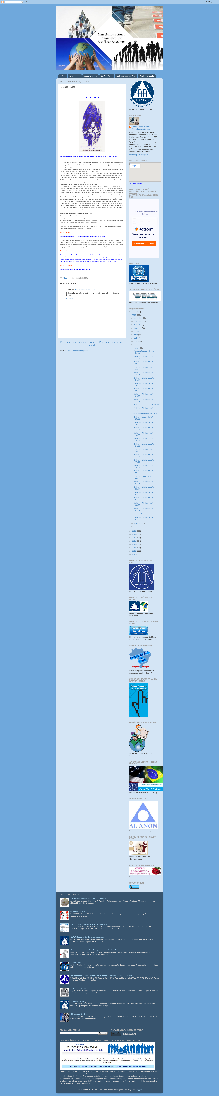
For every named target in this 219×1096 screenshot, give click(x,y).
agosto (137, 331)
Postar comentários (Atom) (78, 351)
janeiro (137, 527)
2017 (134, 534)
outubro (137, 325)
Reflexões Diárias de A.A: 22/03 (146, 405)
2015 (134, 541)
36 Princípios (106, 76)
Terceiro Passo (139, 514)
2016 (134, 538)
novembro (138, 321)
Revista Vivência (147, 76)
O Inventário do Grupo (79, 1014)
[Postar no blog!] (80, 278)
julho (136, 335)
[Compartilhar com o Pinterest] (87, 278)
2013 (134, 548)
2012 (134, 551)
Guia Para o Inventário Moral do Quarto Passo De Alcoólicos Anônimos (98, 950)
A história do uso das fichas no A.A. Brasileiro (88, 899)
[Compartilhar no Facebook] (85, 278)
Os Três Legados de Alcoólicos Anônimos (87, 937)
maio (136, 341)
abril (136, 345)
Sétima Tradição (77, 963)
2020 (134, 312)
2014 (134, 544)
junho (136, 338)
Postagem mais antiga (111, 342)
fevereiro (138, 523)
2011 (134, 554)
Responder (70, 298)
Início (63, 76)
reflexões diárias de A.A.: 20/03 (145, 414)
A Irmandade (74, 76)
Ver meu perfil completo (138, 155)
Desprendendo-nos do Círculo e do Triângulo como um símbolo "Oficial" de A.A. (102, 975)
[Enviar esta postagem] (73, 278)
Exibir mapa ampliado (135, 183)
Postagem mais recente (73, 342)
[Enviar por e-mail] (77, 278)
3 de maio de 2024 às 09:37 (86, 290)
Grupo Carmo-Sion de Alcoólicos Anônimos (141, 128)
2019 (134, 315)
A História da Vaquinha (79, 988)
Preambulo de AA (77, 1001)
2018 (134, 531)
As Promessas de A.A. (125, 76)
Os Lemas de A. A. (77, 911)
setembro (138, 328)
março (137, 348)
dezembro (138, 318)
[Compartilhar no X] (82, 278)
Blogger (138, 1090)
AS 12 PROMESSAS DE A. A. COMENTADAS (88, 924)
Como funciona (90, 76)
